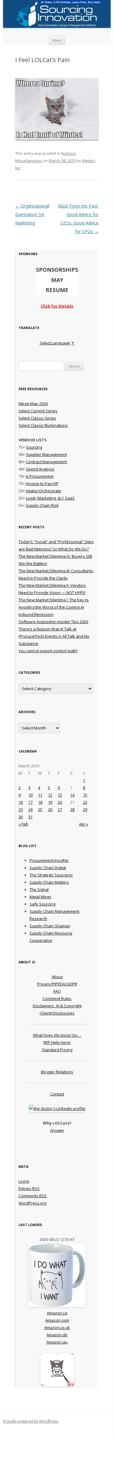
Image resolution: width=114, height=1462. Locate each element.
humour (68, 153)
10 (30, 795)
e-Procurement (40, 476)
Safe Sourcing (42, 904)
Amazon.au (57, 1342)
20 (60, 802)
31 (30, 816)
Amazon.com (57, 1320)
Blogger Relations (57, 1072)
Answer (57, 1130)
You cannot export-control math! (48, 650)
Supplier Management (46, 454)
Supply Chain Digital (47, 867)
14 (72, 795)
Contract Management (46, 461)
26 (50, 809)
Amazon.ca (57, 1313)
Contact (57, 1094)
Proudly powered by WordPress (30, 1421)
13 (60, 795)
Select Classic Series (37, 418)
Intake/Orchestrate (43, 490)
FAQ (57, 991)
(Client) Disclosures (57, 1013)
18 (40, 802)
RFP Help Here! (57, 1042)
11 (40, 795)
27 (60, 809)
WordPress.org (32, 1203)
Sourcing (34, 447)
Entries (29, 1188)
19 (50, 802)
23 (21, 809)
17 (30, 802)
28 (72, 809)
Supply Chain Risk (42, 505)
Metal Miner (40, 896)
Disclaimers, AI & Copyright (57, 1005)
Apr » (83, 824)
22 (85, 802)
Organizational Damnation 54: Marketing (32, 214)
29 (85, 809)
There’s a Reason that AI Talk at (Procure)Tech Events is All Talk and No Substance (54, 636)
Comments (33, 1195)
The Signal (39, 889)
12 (50, 795)
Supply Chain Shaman (49, 926)
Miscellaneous (28, 160)
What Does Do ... (57, 1035)
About (57, 976)
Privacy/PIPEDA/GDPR (57, 984)
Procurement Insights (49, 860)
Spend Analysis (40, 469)
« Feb (23, 824)
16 (21, 802)
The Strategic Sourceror (51, 875)
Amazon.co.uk (57, 1327)
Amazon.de (57, 1334)
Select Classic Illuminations (43, 425)
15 (85, 795)
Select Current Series (38, 411)
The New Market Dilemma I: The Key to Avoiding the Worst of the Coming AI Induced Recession (54, 607)
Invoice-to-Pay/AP (42, 483)
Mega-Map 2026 (33, 403)
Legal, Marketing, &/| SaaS (50, 498)
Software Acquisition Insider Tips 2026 (53, 621)
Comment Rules (57, 998)
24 (30, 809)
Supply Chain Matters (49, 882)
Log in (24, 1181)
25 (40, 809)
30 (21, 816)
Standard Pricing (57, 1049)
